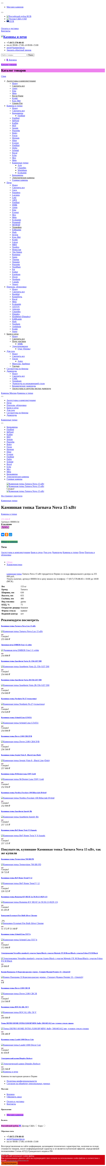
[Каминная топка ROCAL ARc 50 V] (18, 1012)
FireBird (21, 115)
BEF (14, 125)
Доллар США (28, 1126)
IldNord (15, 120)
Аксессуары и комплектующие (21, 400)
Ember (15, 272)
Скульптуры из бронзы (17, 368)
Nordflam (16, 267)
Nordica (15, 247)
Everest (15, 143)
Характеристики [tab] (14, 564)
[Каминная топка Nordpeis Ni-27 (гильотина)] (23, 704)
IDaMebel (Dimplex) (21, 316)
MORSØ (16, 225)
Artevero (16, 309)
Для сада (11, 351)
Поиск (30, 55)
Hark (14, 232)
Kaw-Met (16, 101)
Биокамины (17, 113)
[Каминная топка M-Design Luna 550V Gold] (22, 779)
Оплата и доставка (10, 28)
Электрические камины (18, 476)
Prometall (16, 222)
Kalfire (15, 123)
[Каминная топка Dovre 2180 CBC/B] (19, 993)
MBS (14, 244)
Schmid (15, 150)
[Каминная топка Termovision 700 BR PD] (21, 864)
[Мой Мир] (10, 534)
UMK (14, 378)
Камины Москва (9, 393)
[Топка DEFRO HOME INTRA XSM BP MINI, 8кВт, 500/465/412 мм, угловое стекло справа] (45, 1028)
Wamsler (16, 262)
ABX (14, 200)
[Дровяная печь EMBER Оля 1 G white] (20, 650)
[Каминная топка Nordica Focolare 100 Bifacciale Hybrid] (27, 798)
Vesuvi (15, 284)
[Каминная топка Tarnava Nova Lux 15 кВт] (22, 631)
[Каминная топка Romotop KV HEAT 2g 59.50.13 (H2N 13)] (29, 902)
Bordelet (16, 294)
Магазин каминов (15, 7)
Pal (13, 269)
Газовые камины (20, 180)
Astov (14, 88)
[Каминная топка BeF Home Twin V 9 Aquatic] (23, 835)
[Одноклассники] (6, 534)
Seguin (15, 128)
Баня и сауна (12, 408)
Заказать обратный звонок (19, 50)
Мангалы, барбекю (21, 363)
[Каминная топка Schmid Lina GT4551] (20, 723)
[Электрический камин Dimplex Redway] (20, 1064)
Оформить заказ (14, 1097)
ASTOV (16, 306)
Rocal (14, 153)
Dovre (15, 277)
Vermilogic (17, 381)
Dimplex (16, 314)
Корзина (10, 1094)
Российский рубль (9, 1126)
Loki (14, 197)
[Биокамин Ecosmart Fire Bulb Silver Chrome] (22, 923)
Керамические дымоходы (24, 386)
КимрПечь (17, 297)
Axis (20, 165)
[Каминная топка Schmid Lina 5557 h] (19, 940)
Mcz (14, 158)
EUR (11, 21)
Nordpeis (16, 279)
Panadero (16, 192)
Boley (14, 133)
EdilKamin (17, 319)
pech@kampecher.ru (16, 47)
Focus (14, 135)
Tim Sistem (17, 252)
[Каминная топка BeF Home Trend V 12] (20, 883)
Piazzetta (16, 130)
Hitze (14, 140)
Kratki (15, 98)
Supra (14, 257)
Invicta (15, 235)
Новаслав (16, 249)
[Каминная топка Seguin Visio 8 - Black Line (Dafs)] (25, 760)
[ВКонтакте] (2, 534)
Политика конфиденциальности (22, 1081)
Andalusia (16, 326)
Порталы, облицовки (16, 287)
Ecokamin (22, 173)
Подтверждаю (9, 1163)
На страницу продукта (11, 496)
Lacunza (16, 195)
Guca (14, 190)
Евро (40, 1126)
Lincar (15, 242)
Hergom (15, 138)
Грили (15, 359)
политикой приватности (17, 1160)
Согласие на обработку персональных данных (28, 1083)
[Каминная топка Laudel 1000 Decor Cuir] (21, 1045)
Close (3, 76)
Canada (15, 282)
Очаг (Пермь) (24, 349)
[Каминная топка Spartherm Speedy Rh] (20, 817)
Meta (14, 93)
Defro (14, 148)
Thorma (15, 259)
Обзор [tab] (9, 562)
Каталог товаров (9, 64)
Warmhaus (22, 170)
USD (24, 19)
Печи (9, 182)
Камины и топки (14, 106)
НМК (14, 205)
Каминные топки (20, 163)
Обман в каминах (9, 542)
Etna (14, 91)
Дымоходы (12, 371)
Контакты (5, 31)
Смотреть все (18, 111)
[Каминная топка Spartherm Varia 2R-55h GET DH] (25, 685)
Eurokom (16, 274)
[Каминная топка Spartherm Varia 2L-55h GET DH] (25, 666)
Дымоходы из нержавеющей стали (28, 383)
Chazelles (22, 168)
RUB (28, 16)
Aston (14, 207)
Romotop (16, 254)
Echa (14, 155)
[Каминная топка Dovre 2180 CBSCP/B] (20, 741)
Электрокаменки (20, 346)
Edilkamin (16, 230)
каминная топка (14, 574)
